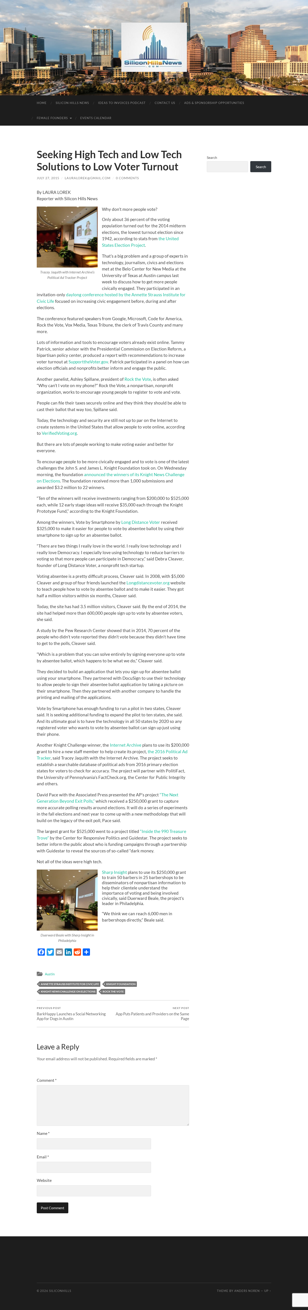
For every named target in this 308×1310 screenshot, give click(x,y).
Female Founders (52, 118)
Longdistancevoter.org (148, 582)
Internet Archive (125, 745)
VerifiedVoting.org (59, 433)
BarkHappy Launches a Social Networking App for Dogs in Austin (71, 1013)
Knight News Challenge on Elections (68, 991)
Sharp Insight (114, 872)
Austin (50, 974)
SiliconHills (60, 1291)
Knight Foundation (121, 984)
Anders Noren (247, 1291)
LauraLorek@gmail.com (87, 178)
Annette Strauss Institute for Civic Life (70, 984)
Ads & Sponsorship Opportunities (214, 103)
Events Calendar (95, 118)
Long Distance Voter (140, 522)
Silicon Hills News (72, 103)
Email (43, 1156)
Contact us (165, 103)
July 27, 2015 (48, 178)
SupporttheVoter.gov (88, 361)
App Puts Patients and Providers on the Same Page (152, 1013)
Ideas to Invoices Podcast (122, 103)
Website (44, 1180)
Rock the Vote (137, 379)
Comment (47, 1080)
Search (212, 157)
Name (43, 1133)
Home (42, 103)
